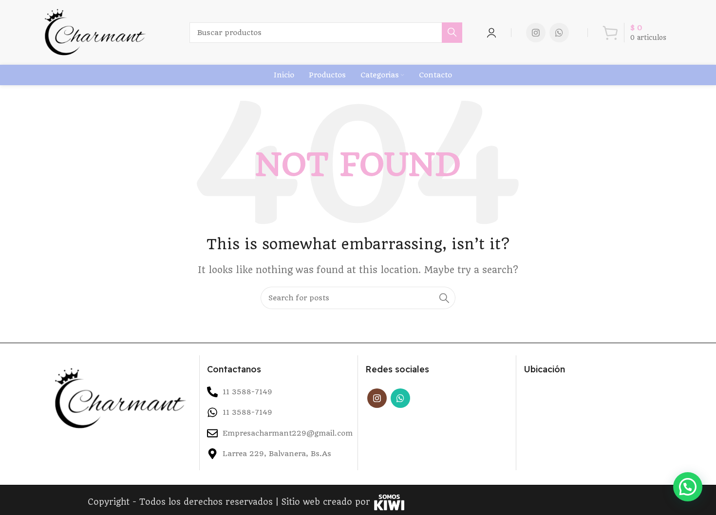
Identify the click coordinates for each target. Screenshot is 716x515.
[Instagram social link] (536, 32)
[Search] (452, 32)
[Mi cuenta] (491, 32)
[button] (687, 486)
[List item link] (278, 412)
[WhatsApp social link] (559, 32)
